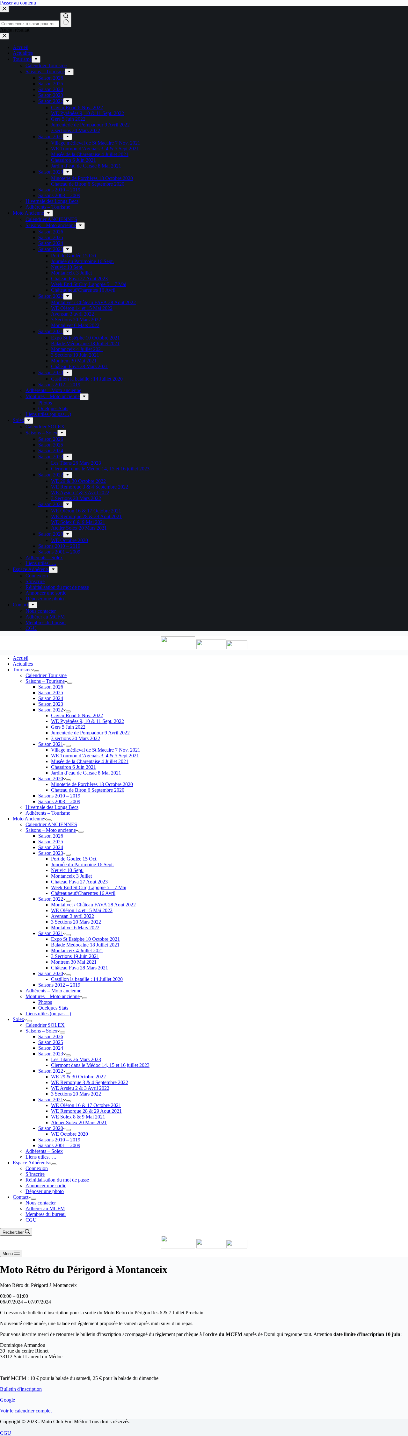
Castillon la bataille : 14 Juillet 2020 (87, 979)
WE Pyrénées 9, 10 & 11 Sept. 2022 (87, 721)
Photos (45, 1002)
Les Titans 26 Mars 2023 (76, 1059)
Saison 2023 (50, 704)
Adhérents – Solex (44, 1151)
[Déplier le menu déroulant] (36, 671)
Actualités (23, 664)
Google (7, 1400)
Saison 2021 (50, 744)
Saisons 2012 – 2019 (59, 985)
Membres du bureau (46, 1214)
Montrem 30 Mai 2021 (74, 962)
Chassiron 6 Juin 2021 (73, 767)
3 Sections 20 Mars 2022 (76, 922)
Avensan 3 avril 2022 (72, 916)
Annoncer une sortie (46, 1185)
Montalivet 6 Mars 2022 (75, 927)
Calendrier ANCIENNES (51, 824)
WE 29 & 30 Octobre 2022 (78, 1076)
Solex (18, 1019)
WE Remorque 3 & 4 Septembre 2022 (89, 1082)
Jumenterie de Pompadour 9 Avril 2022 (90, 732)
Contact (20, 1197)
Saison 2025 (50, 692)
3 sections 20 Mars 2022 (75, 738)
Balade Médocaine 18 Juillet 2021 (85, 944)
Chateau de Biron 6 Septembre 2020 (87, 790)
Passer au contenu (18, 2)
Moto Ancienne (28, 818)
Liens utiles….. (41, 1157)
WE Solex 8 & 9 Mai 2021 (78, 1116)
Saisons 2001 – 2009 (59, 1145)
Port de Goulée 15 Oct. (74, 858)
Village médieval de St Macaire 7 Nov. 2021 (95, 750)
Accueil (20, 658)
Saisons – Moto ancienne (51, 830)
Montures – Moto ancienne (53, 996)
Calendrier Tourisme (46, 675)
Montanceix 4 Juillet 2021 (77, 950)
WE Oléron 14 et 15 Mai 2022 (82, 910)
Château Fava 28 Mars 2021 (79, 967)
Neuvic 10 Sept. (67, 870)
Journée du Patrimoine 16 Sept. (82, 864)
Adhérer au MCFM (45, 1208)
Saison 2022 (50, 709)
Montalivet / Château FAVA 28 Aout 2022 (93, 904)
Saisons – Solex (41, 1030)
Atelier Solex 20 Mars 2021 (79, 1122)
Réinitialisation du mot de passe (57, 1179)
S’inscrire (35, 1174)
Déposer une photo (45, 1191)
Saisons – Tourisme (45, 681)
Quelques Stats (53, 1008)
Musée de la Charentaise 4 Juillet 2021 (89, 761)
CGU (31, 1220)
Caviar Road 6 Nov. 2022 (77, 715)
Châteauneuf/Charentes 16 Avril (83, 893)
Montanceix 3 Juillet (71, 876)
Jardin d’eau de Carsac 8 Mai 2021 (86, 772)
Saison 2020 (50, 778)
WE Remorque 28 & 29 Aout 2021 (86, 1111)
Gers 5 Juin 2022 (68, 727)
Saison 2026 (50, 686)
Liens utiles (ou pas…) (48, 1013)
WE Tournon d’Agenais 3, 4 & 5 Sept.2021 (95, 755)
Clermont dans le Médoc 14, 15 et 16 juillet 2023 (100, 1065)
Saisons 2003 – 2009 (59, 801)
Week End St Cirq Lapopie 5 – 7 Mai (88, 887)
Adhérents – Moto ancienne (53, 990)
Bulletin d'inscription (21, 1389)
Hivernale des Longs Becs (52, 807)
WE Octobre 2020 (69, 1134)
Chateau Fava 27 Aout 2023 (79, 881)
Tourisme (22, 669)
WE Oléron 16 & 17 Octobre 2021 (86, 1105)
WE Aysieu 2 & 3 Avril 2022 (80, 1088)
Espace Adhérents (31, 1162)
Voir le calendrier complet (26, 1410)
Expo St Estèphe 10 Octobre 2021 (85, 939)
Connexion (37, 1168)
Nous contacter (41, 1202)
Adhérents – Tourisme (48, 813)
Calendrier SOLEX (45, 1025)
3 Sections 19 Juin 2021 (75, 956)
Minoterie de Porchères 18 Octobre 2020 (92, 784)
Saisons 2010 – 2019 (59, 795)
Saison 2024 (50, 698)
